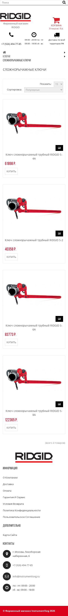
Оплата (7, 490)
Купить (11, 171)
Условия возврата (13, 503)
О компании (10, 477)
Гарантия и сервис (14, 497)
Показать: (45, 84)
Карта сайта (10, 535)
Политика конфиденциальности (22, 510)
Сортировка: (14, 89)
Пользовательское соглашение (21, 517)
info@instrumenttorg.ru (26, 576)
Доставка (8, 484)
